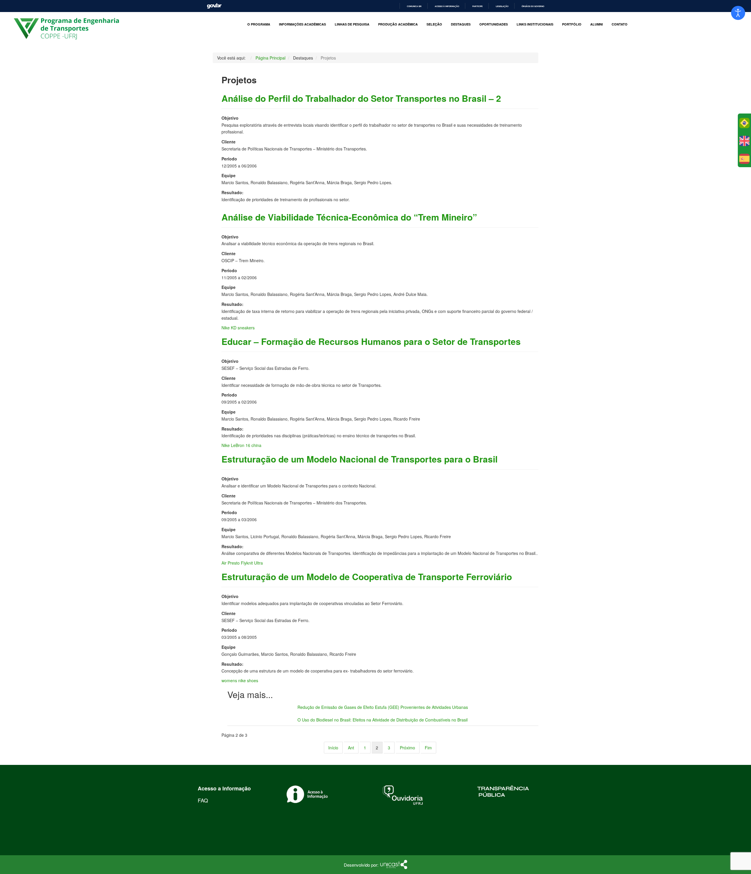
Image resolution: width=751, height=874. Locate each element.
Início (333, 748)
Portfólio (571, 24)
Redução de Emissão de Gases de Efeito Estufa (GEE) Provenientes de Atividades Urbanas (382, 707)
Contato (619, 24)
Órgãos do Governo (533, 6)
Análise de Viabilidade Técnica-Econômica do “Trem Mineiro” (349, 217)
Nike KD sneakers (238, 328)
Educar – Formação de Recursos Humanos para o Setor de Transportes (371, 341)
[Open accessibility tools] (738, 13)
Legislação (502, 6)
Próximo (407, 748)
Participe (477, 6)
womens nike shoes (239, 680)
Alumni (596, 24)
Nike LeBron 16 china (241, 445)
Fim (428, 748)
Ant (351, 748)
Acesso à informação (447, 6)
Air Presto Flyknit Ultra (242, 563)
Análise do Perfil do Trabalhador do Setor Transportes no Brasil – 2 (361, 98)
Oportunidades (493, 24)
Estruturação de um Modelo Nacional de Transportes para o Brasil (359, 459)
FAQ (203, 800)
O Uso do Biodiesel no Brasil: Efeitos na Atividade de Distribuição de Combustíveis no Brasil (382, 720)
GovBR (214, 6)
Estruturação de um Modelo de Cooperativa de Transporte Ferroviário (366, 576)
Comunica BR (414, 6)
